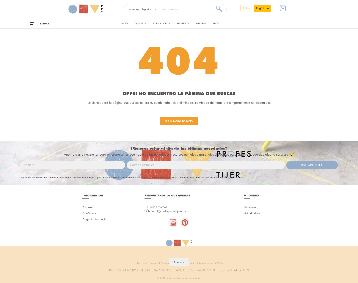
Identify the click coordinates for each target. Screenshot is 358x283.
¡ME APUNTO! (312, 165)
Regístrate (262, 8)
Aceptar (179, 262)
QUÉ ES (139, 23)
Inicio (124, 23)
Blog (216, 23)
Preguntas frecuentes (95, 219)
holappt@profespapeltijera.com (168, 211)
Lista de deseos (253, 213)
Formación (160, 23)
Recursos (183, 23)
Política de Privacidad (233, 177)
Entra (246, 8)
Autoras (201, 23)
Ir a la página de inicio (179, 121)
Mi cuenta (250, 207)
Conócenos (89, 213)
